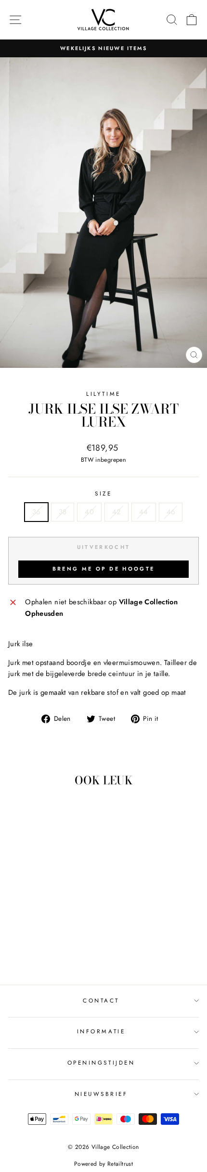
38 (63, 512)
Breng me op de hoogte (103, 569)
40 (89, 512)
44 (143, 512)
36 (36, 512)
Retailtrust (120, 1163)
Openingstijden (101, 1062)
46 (171, 512)
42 (116, 512)
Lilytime (103, 394)
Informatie (101, 1031)
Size (103, 493)
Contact (101, 1000)
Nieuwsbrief (101, 1094)
